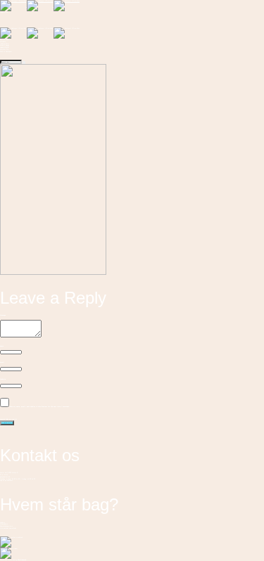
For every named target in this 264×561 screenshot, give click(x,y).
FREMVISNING (4, 47)
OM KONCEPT (4, 39)
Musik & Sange (4, 45)
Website (3, 379)
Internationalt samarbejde (8, 528)
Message (3, 315)
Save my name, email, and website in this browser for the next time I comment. (40, 406)
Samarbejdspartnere (6, 526)
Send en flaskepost (6, 51)
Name (2, 346)
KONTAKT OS (4, 49)
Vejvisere (2, 522)
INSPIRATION (4, 43)
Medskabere (4, 523)
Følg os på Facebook (6, 480)
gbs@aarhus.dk (5, 476)
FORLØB (3, 41)
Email (2, 362)
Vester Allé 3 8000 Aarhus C (9, 472)
